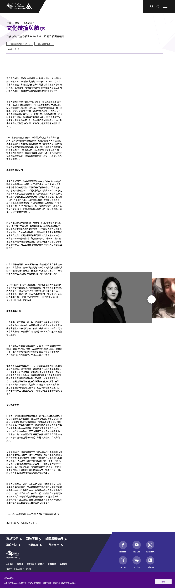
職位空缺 (11, 545)
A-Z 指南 (9, 564)
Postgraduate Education (20, 44)
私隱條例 (41, 564)
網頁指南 (30, 564)
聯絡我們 (12, 538)
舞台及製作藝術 (44, 44)
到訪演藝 (32, 538)
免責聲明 (63, 564)
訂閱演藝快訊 (54, 538)
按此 (46, 514)
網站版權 (20, 564)
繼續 (163, 582)
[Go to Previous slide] (151, 299)
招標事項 (33, 545)
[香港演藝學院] (19, 6)
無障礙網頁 (52, 564)
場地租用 (54, 545)
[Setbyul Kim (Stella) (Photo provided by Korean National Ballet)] (111, 321)
